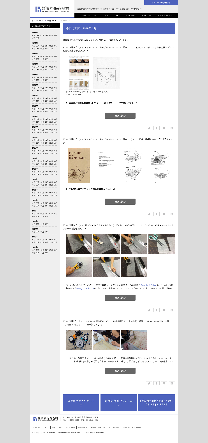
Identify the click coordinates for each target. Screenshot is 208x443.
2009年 (35, 211)
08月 (38, 38)
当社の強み (130, 15)
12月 (51, 49)
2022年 (35, 75)
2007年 (35, 229)
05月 (51, 35)
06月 (55, 35)
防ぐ (117, 15)
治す (106, 15)
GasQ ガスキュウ (85, 288)
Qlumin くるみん (149, 285)
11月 (42, 59)
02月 (38, 35)
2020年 (35, 95)
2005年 (35, 247)
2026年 (35, 33)
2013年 (35, 169)
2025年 (35, 43)
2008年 (35, 221)
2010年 (35, 200)
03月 (42, 35)
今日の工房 (146, 15)
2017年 (35, 127)
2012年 (35, 179)
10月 (46, 49)
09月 (42, 49)
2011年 (35, 190)
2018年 (35, 116)
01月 (33, 35)
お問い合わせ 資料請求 (161, 3)
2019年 (35, 106)
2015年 (35, 148)
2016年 (35, 137)
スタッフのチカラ (165, 15)
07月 (33, 38)
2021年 (35, 85)
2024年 (35, 54)
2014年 (35, 158)
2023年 (35, 64)
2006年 (35, 237)
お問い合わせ (113, 427)
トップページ (37, 21)
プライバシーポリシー (131, 427)
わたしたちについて (89, 15)
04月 (46, 35)
